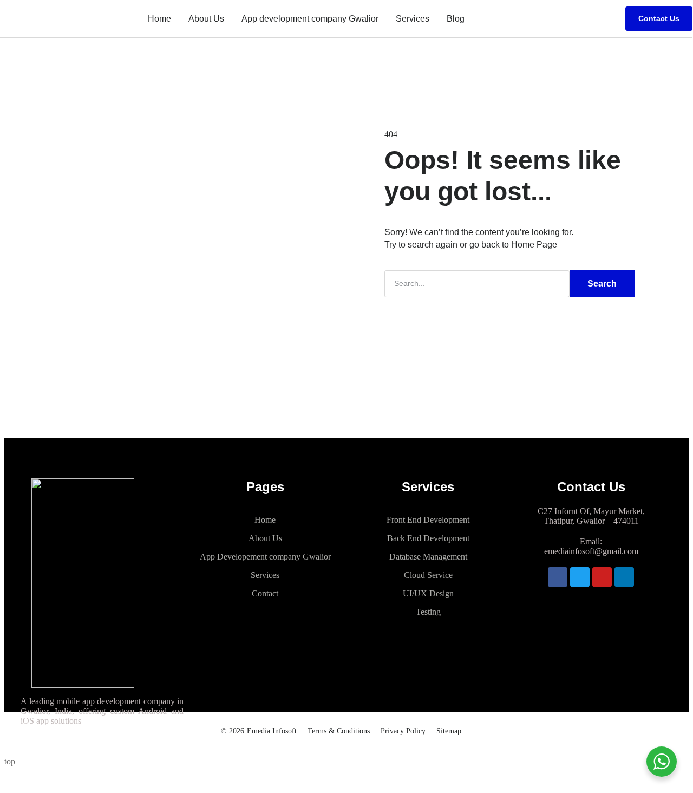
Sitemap (448, 731)
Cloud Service (428, 575)
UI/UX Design (428, 593)
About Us (206, 18)
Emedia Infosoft (272, 731)
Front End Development (428, 519)
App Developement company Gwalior (265, 556)
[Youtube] (602, 577)
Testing (428, 611)
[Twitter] (580, 577)
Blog (456, 18)
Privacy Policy (403, 731)
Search (602, 283)
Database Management (428, 556)
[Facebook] (557, 577)
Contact (265, 593)
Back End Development (428, 538)
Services (412, 18)
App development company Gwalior (309, 18)
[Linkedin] (624, 577)
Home (159, 18)
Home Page (534, 244)
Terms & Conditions (339, 731)
